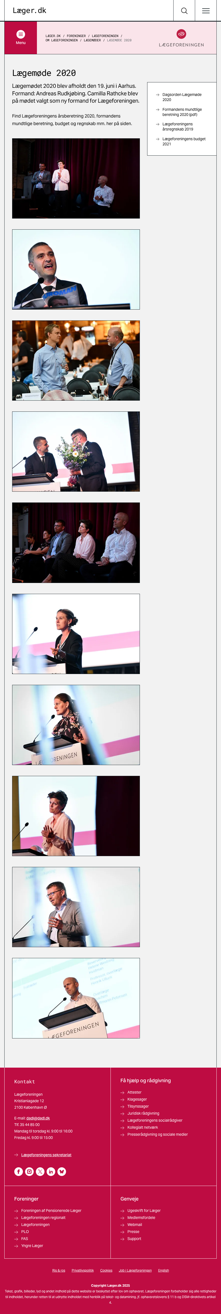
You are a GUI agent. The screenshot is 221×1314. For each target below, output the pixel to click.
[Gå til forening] (181, 37)
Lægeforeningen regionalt (43, 1217)
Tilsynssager (138, 1106)
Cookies (106, 1270)
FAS (24, 1238)
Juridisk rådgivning (143, 1113)
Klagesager (137, 1099)
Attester (134, 1092)
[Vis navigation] (205, 11)
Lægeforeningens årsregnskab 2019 (178, 127)
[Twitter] (40, 1171)
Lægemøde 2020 (119, 40)
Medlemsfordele (141, 1217)
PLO (25, 1231)
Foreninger (76, 35)
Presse (133, 1231)
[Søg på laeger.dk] (184, 11)
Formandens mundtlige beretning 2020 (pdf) (182, 112)
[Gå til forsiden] (29, 11)
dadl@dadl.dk (38, 1118)
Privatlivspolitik (83, 1270)
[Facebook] (18, 1171)
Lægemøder (92, 40)
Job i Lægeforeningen (135, 1270)
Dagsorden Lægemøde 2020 (182, 97)
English (163, 1270)
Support (134, 1238)
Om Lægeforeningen (62, 40)
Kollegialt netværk (142, 1127)
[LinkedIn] (51, 1171)
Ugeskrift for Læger (144, 1210)
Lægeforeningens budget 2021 (184, 141)
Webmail (134, 1224)
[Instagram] (29, 1171)
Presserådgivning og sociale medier (157, 1134)
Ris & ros (58, 1270)
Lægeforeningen (105, 35)
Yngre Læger (32, 1245)
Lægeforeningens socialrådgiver (154, 1120)
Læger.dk (53, 35)
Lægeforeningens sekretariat (46, 1154)
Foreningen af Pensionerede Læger (51, 1210)
